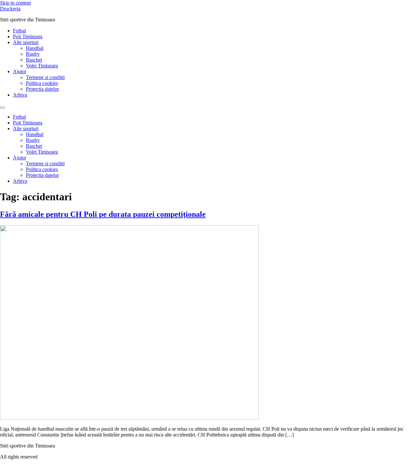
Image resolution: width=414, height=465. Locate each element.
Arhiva (20, 95)
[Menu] (2, 108)
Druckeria (10, 8)
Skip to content (15, 3)
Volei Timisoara (42, 65)
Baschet (34, 60)
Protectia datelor (42, 89)
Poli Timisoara (27, 36)
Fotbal (19, 30)
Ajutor (19, 71)
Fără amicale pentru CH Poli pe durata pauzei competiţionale (103, 214)
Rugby (33, 54)
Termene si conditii (45, 77)
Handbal (34, 48)
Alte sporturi (25, 42)
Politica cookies (42, 83)
